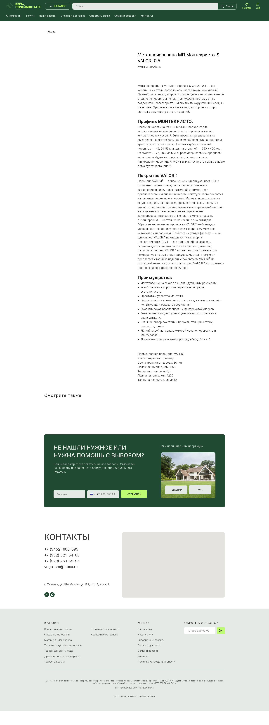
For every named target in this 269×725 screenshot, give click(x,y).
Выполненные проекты (151, 640)
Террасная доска (54, 661)
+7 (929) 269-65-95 (62, 561)
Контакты (147, 15)
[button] (246, 6)
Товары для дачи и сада (58, 650)
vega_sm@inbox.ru (61, 566)
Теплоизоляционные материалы (63, 645)
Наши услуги (145, 634)
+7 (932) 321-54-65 (62, 555)
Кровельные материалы (58, 629)
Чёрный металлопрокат (104, 629)
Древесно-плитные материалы (62, 656)
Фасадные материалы (57, 634)
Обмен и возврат (125, 15)
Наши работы (47, 15)
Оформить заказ (99, 15)
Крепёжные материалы (104, 634)
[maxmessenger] (52, 594)
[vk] (46, 594)
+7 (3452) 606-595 (61, 549)
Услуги (30, 15)
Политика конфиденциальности (156, 661)
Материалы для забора (58, 640)
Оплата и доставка (73, 15)
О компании (13, 15)
